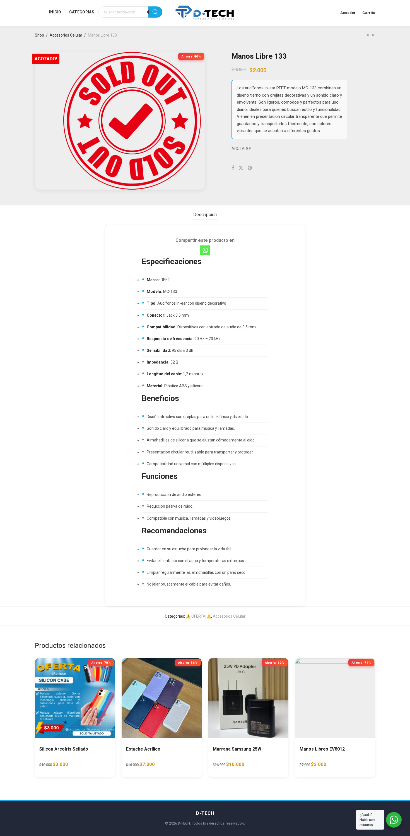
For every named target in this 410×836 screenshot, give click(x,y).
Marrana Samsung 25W (237, 749)
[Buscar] (155, 12)
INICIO (55, 12)
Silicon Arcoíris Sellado (63, 749)
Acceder (348, 12)
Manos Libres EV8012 (322, 749)
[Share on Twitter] (240, 168)
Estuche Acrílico (143, 749)
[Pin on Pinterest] (250, 168)
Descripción (205, 214)
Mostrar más (87, 767)
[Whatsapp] (205, 250)
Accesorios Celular (66, 35)
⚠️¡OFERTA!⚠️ (198, 616)
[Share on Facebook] (232, 168)
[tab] (205, 214)
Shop (39, 35)
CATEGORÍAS (81, 12)
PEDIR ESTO (54, 767)
